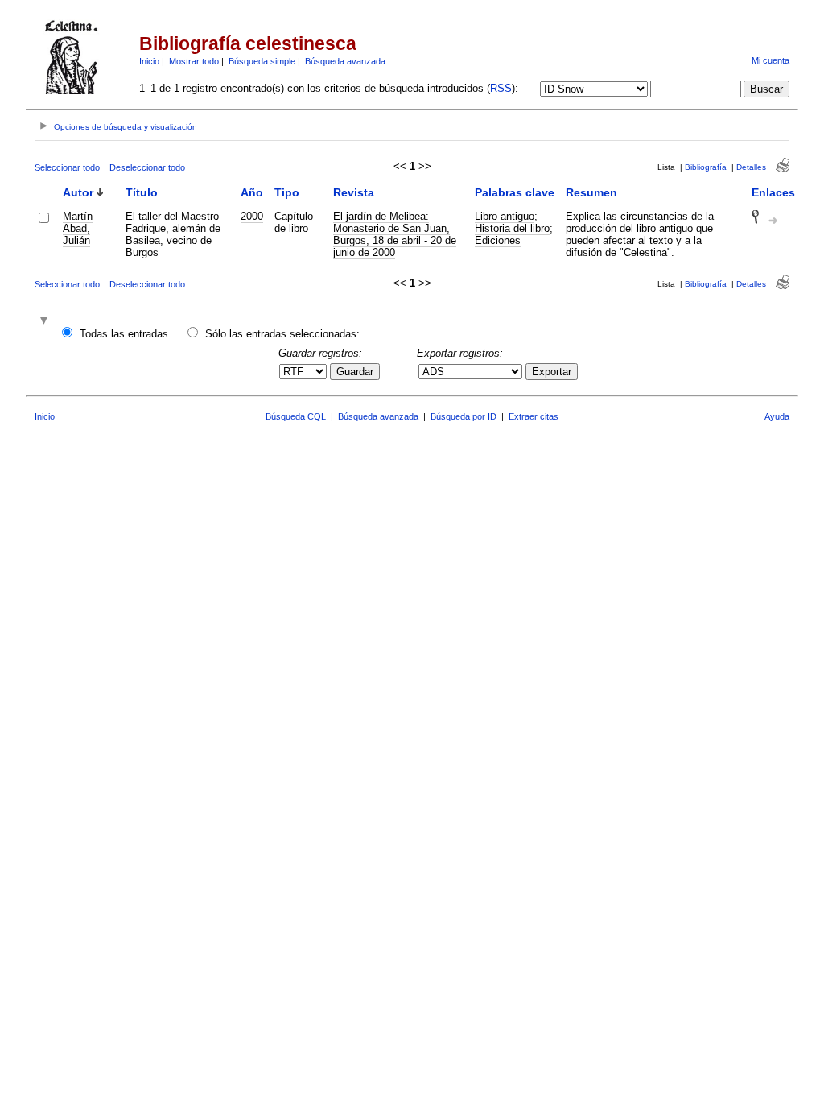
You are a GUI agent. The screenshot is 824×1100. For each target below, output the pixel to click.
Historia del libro (512, 228)
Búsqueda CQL (296, 416)
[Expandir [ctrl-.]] (46, 321)
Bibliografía (706, 167)
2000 (252, 216)
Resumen (591, 192)
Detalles (751, 167)
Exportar (551, 372)
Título (142, 192)
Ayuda (776, 416)
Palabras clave (514, 192)
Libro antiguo (504, 216)
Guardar (354, 372)
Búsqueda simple (262, 61)
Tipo (286, 192)
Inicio (149, 61)
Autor (78, 192)
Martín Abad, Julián (78, 228)
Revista (353, 192)
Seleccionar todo (67, 167)
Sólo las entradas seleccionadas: (282, 334)
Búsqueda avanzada (345, 61)
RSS (501, 88)
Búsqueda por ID (463, 416)
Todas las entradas (124, 334)
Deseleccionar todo (147, 167)
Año (252, 192)
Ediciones (498, 240)
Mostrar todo (194, 61)
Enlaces (773, 192)
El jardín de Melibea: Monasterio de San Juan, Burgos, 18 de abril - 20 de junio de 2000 (394, 234)
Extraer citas (533, 416)
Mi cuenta (770, 60)
